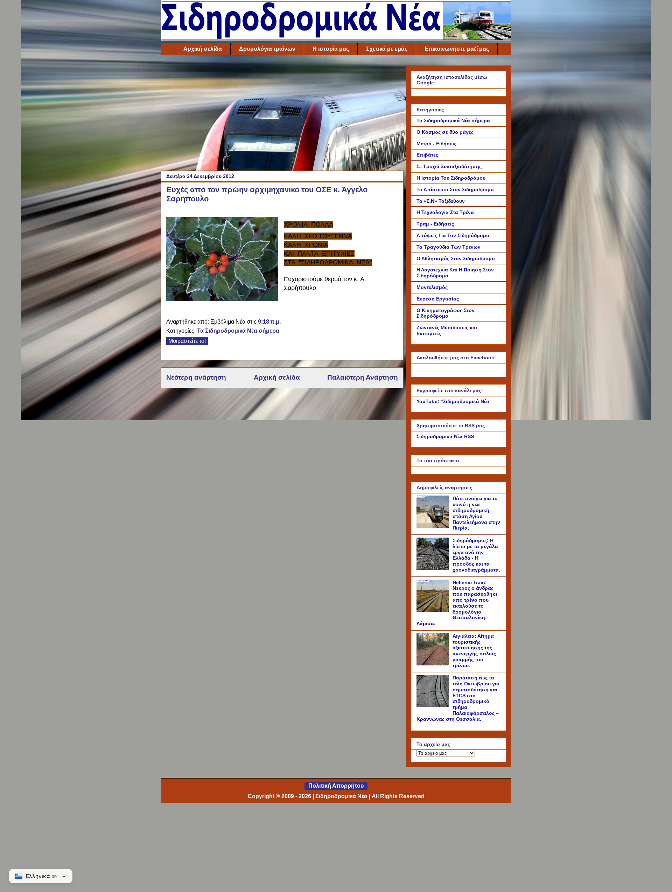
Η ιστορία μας (331, 49)
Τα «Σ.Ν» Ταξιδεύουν (440, 201)
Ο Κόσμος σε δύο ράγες (445, 132)
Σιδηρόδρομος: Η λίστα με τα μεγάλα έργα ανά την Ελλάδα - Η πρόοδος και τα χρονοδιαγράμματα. (476, 555)
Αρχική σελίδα (202, 49)
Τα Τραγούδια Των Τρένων (448, 247)
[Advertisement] (282, 114)
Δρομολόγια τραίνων (267, 49)
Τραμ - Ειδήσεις (435, 224)
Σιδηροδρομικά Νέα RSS (445, 436)
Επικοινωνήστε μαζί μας (457, 49)
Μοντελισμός (432, 287)
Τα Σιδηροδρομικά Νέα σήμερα (238, 331)
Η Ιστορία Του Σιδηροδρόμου (450, 178)
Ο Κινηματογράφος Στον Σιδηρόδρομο (445, 313)
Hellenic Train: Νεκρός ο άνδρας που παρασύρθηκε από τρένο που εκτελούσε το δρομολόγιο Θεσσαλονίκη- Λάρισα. (457, 603)
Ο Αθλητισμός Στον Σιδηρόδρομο (455, 258)
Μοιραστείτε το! (187, 341)
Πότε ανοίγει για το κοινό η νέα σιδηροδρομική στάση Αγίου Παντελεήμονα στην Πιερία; (476, 513)
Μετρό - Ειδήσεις (436, 143)
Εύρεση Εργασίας (437, 299)
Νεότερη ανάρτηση (196, 377)
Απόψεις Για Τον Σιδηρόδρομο (452, 235)
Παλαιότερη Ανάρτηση (362, 377)
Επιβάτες (427, 155)
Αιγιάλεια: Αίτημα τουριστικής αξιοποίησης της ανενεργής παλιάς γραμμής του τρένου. (474, 650)
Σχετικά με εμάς (386, 49)
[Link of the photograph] (222, 260)
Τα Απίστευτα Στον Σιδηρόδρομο (455, 189)
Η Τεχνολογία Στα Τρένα (445, 212)
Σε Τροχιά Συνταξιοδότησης (449, 166)
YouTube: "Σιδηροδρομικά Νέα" (454, 401)
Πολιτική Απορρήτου (336, 786)
